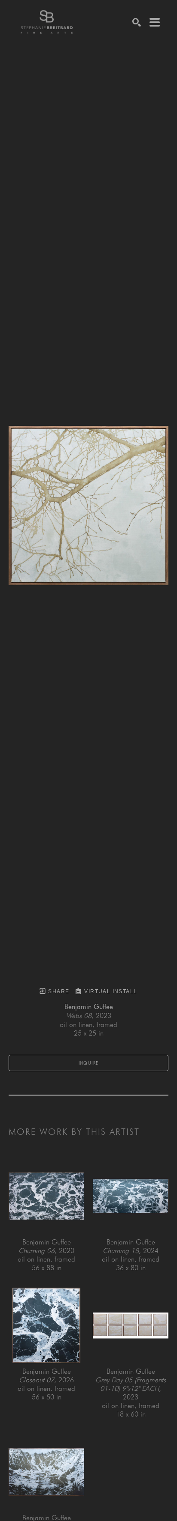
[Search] (136, 22)
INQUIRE (89, 1063)
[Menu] (155, 22)
